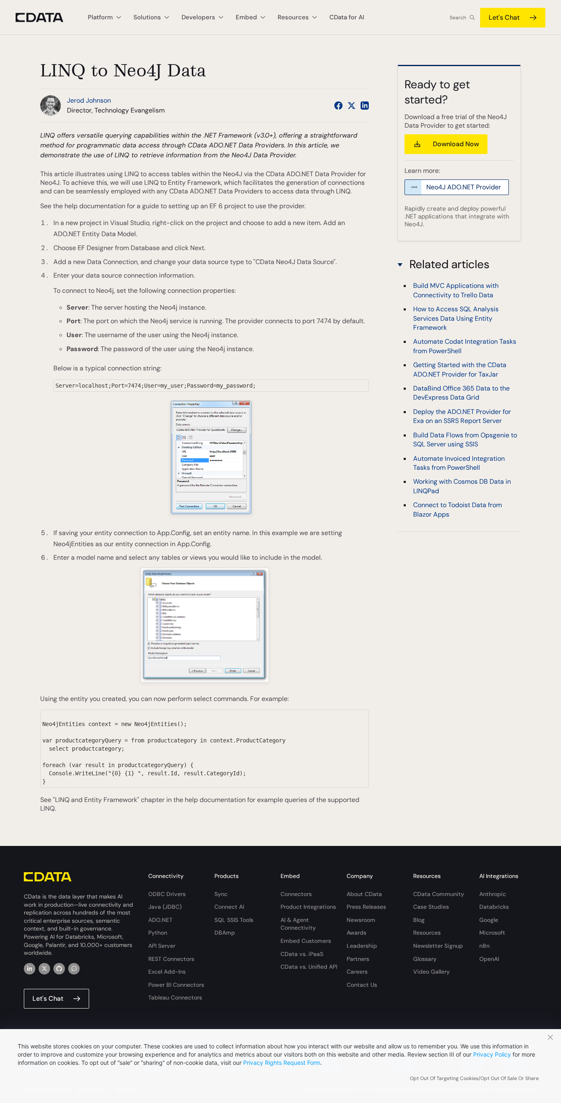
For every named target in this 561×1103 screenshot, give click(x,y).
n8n (484, 945)
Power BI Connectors (176, 984)
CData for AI (346, 17)
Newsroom (361, 920)
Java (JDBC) (165, 906)
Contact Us (362, 984)
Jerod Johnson (89, 100)
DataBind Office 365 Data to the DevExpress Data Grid (461, 393)
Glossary (425, 959)
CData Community (438, 894)
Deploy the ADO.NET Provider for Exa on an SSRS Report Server (462, 416)
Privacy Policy (492, 1054)
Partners (358, 959)
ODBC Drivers (167, 894)
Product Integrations (308, 906)
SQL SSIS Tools (233, 920)
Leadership (362, 945)
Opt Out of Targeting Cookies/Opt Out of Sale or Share (474, 1078)
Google (488, 920)
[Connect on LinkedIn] (365, 105)
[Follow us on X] (351, 105)
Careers (357, 971)
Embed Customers (305, 940)
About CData (364, 894)
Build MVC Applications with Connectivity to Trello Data (456, 290)
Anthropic (492, 894)
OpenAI (489, 959)
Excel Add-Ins (167, 971)
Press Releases (366, 906)
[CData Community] (74, 968)
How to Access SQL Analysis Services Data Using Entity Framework (456, 318)
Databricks (494, 906)
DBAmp (224, 932)
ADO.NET (160, 920)
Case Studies (431, 906)
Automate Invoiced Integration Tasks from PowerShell (459, 463)
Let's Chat (504, 17)
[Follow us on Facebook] (338, 105)
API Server (161, 945)
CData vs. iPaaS (301, 954)
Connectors (296, 894)
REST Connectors (171, 959)
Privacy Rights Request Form (281, 1062)
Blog (419, 920)
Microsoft (492, 932)
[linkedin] (29, 968)
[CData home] (46, 17)
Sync (221, 894)
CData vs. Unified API (308, 966)
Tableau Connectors (175, 997)
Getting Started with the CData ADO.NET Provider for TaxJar (459, 370)
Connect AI (229, 906)
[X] (44, 968)
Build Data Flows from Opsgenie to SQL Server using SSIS (465, 439)
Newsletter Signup (438, 945)
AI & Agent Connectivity (298, 924)
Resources (427, 932)
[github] (59, 968)
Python (157, 932)
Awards (356, 932)
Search (458, 17)
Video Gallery (431, 971)
